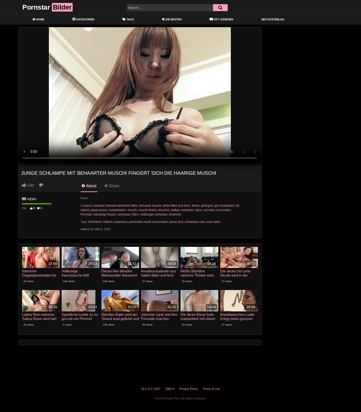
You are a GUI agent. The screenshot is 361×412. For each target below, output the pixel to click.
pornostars (224, 210)
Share (113, 186)
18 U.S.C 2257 (151, 389)
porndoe (209, 210)
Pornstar (86, 214)
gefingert (207, 205)
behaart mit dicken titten (122, 205)
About (90, 186)
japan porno (99, 210)
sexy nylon (213, 222)
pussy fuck (176, 222)
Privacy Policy (188, 389)
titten (135, 214)
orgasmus (120, 222)
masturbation (117, 210)
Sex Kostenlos (272, 19)
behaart (99, 205)
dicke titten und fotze (176, 205)
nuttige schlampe (182, 210)
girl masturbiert (224, 205)
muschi (132, 210)
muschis (163, 210)
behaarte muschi (150, 205)
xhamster (175, 214)
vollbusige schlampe (153, 214)
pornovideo (160, 222)
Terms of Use (211, 389)
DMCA (170, 389)
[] (220, 7)
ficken (196, 205)
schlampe (124, 214)
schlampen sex (195, 222)
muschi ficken (148, 210)
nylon (198, 210)
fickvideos (95, 222)
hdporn (108, 222)
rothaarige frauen (104, 214)
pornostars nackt (140, 222)
